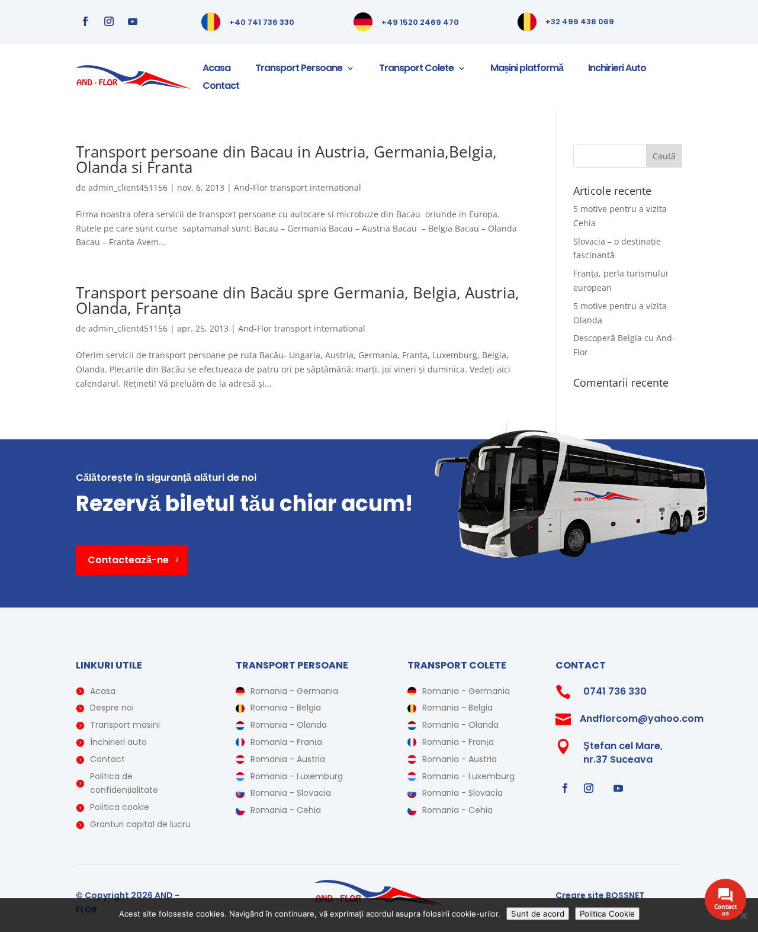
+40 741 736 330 (261, 22)
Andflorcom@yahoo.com (642, 718)
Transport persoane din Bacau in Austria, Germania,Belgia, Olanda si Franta (286, 159)
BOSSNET (625, 895)
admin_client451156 (128, 187)
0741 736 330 (615, 691)
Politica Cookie (607, 913)
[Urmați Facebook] (85, 21)
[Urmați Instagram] (108, 21)
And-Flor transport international (297, 187)
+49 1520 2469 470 (420, 22)
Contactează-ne (128, 560)
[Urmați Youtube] (132, 21)
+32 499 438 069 (579, 21)
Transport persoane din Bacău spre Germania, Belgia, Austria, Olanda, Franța (297, 300)
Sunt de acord (537, 913)
